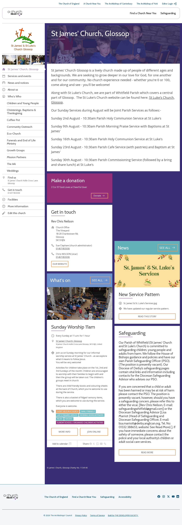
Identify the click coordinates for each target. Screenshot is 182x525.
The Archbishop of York (147, 3)
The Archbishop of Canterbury (118, 3)
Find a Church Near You (143, 13)
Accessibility (125, 496)
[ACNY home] (14, 13)
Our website (60, 263)
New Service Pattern (139, 294)
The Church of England (68, 3)
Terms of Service (97, 515)
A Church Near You (92, 3)
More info (64, 431)
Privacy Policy (81, 515)
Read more (147, 452)
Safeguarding (168, 13)
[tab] (62, 443)
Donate (97, 195)
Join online (94, 431)
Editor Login (167, 3)
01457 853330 (63, 248)
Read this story (147, 316)
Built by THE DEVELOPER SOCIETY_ (123, 515)
